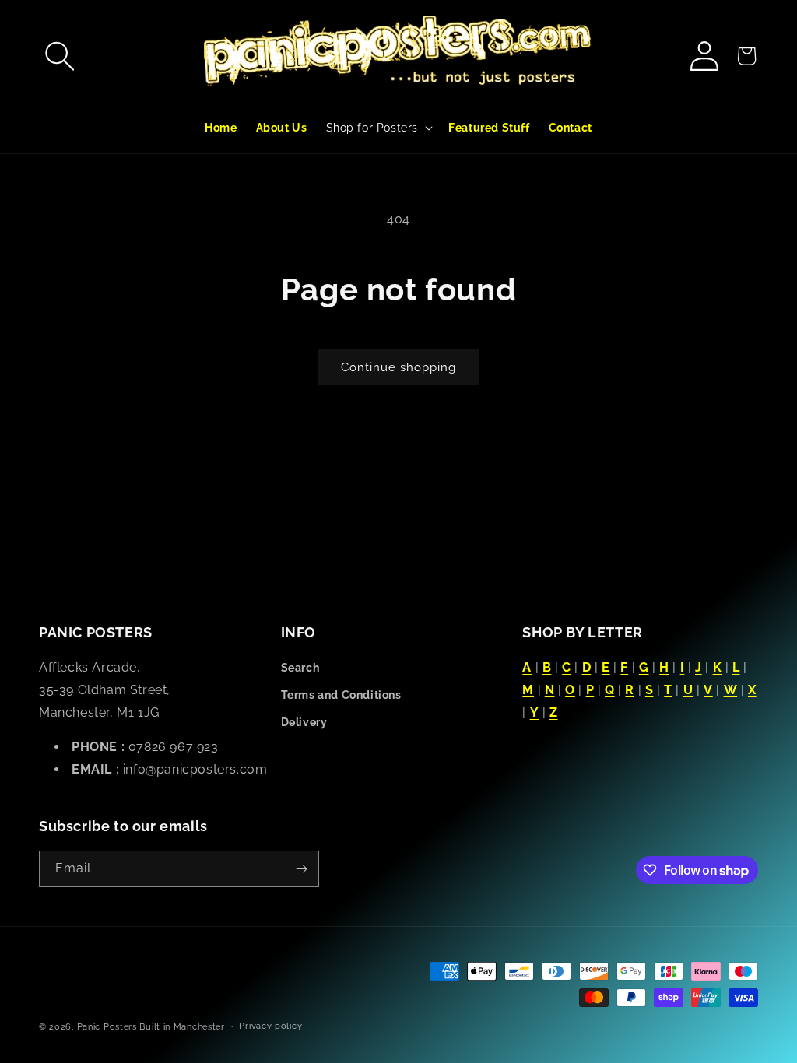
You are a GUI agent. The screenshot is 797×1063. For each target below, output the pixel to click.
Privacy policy (270, 1026)
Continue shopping (398, 367)
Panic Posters (107, 1027)
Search (300, 667)
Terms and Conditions (341, 695)
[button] (60, 56)
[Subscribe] (301, 869)
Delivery (304, 722)
